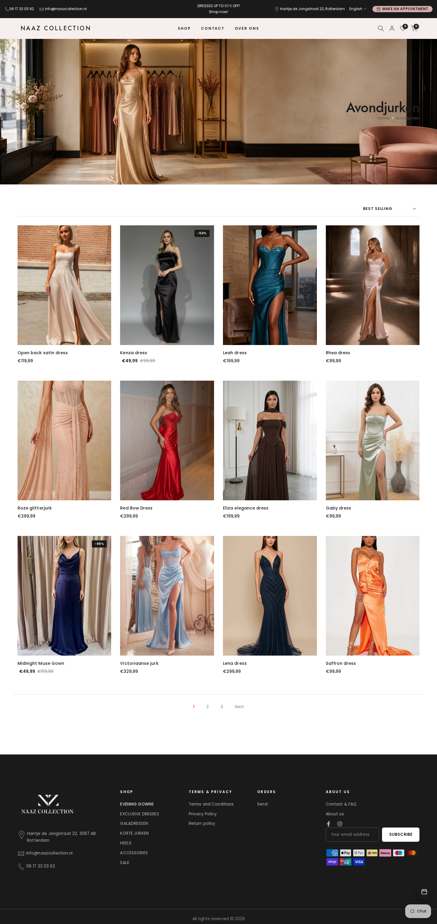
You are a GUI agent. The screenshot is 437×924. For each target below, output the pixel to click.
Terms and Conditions (211, 804)
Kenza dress (133, 353)
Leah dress (235, 353)
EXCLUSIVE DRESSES (139, 814)
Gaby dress (338, 508)
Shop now (218, 11)
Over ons (247, 28)
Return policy (202, 823)
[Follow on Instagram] (339, 824)
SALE (124, 863)
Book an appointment (424, 892)
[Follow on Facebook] (328, 824)
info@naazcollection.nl (66, 8)
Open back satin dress (43, 353)
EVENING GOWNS (137, 804)
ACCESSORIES (134, 853)
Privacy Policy (203, 814)
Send (262, 804)
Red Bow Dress (136, 508)
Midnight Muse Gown (41, 663)
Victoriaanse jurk (139, 663)
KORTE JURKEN (134, 833)
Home (383, 118)
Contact (212, 28)
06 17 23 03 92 (21, 8)
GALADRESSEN (134, 823)
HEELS (125, 843)
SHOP (184, 28)
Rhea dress (338, 353)
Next (239, 707)
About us (335, 814)
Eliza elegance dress (245, 508)
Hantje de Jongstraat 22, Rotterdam (312, 8)
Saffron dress (341, 663)
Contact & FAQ (341, 804)
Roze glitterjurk (35, 508)
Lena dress (235, 663)
